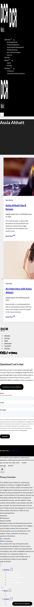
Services (6, 570)
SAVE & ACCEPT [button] (5, 562)
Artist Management (13, 44)
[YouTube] (14, 354)
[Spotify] (16, 354)
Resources (8, 343)
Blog (6, 341)
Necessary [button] (3, 516)
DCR (8, 214)
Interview (9, 283)
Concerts (7, 346)
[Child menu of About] (12, 60)
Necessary (5, 518)
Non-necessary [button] (5, 539)
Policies (7, 348)
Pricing (6, 57)
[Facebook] (1, 354)
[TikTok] (7, 354)
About (9, 63)
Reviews (9, 65)
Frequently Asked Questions (16, 73)
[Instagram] (4, 354)
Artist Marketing (12, 42)
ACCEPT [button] (10, 466)
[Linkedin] (12, 354)
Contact (6, 599)
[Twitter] (9, 354)
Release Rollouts (12, 50)
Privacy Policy (14, 451)
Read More (10, 236)
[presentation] (18, 177)
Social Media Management (15, 47)
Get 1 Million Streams (13, 52)
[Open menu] (2, 114)
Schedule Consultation (12, 387)
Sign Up (9, 55)
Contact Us (10, 71)
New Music (9, 200)
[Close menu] (0, 564)
